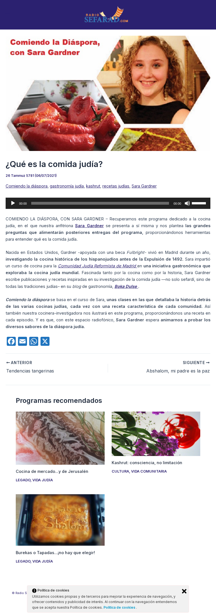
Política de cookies (120, 607)
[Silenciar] (187, 203)
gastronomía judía (67, 186)
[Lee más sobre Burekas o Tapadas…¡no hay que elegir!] (60, 519)
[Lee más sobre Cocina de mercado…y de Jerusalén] (60, 437)
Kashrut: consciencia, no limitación (147, 462)
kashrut (93, 186)
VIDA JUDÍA (42, 480)
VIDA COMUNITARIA (149, 471)
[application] (108, 203)
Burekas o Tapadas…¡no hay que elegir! (55, 552)
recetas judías (115, 186)
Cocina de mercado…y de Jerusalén (52, 471)
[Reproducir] (13, 203)
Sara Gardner (144, 186)
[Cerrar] (184, 591)
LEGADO (23, 480)
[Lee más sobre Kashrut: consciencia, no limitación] (156, 433)
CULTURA (120, 471)
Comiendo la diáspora (27, 186)
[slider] (200, 203)
